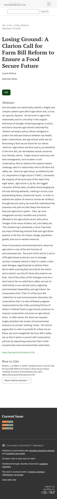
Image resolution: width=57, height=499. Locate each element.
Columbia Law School (15, 453)
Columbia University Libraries (42, 451)
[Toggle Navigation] (49, 4)
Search (44, 11)
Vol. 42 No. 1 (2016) (11, 25)
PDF (6, 92)
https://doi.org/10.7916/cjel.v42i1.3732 (18, 352)
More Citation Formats (15, 380)
